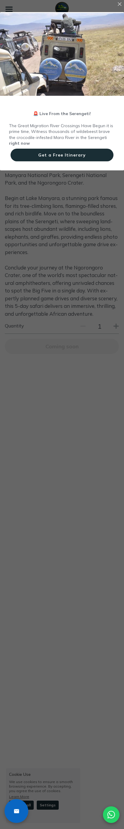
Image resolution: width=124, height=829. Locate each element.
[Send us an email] (16, 811)
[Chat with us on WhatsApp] (111, 814)
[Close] (119, 4)
